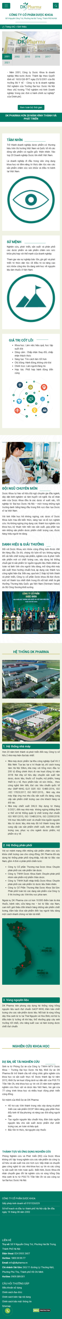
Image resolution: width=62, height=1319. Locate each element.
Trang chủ (10, 26)
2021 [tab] (7, 62)
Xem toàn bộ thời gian (31, 107)
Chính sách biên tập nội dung (16, 1315)
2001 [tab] (7, 56)
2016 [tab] (37, 56)
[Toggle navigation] (6, 6)
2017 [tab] (47, 56)
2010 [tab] (27, 56)
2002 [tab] (17, 56)
